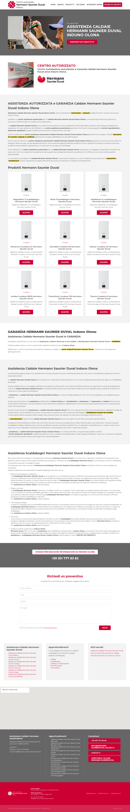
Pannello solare (56, 666)
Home (53, 4)
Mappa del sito (91, 793)
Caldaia (53, 659)
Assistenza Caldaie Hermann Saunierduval (102, 759)
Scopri (26, 212)
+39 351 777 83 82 (99, 741)
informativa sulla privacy (50, 627)
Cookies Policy (116, 793)
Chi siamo (80, 4)
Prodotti (70, 4)
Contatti (95, 753)
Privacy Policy (103, 793)
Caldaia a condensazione (59, 663)
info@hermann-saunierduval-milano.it (103, 747)
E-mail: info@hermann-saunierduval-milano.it (25, 752)
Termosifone (55, 668)
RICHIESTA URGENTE (112, 4)
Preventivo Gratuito (82, 42)
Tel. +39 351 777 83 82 (37, 797)
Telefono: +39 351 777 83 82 (19, 749)
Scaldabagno (55, 661)
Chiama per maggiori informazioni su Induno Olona (65, 552)
